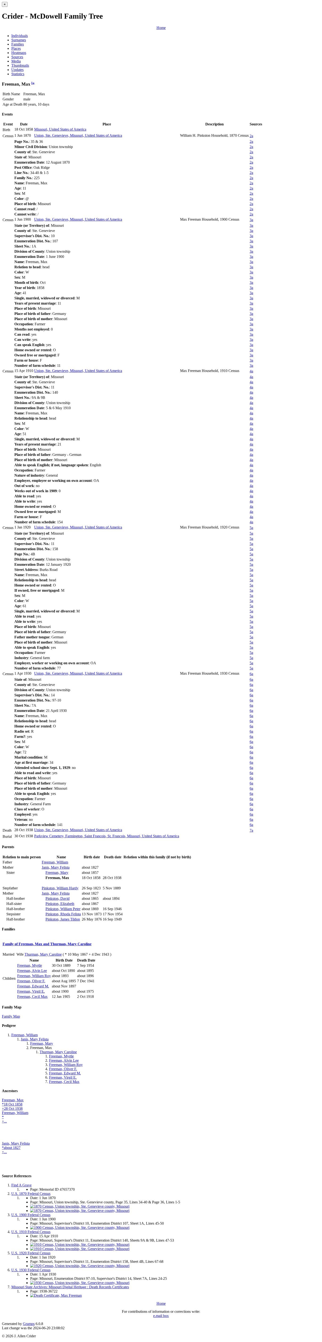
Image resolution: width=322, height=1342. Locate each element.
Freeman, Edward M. (33, 986)
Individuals (19, 36)
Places (16, 48)
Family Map (11, 1016)
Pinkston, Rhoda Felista (63, 914)
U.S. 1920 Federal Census (30, 1253)
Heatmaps (18, 53)
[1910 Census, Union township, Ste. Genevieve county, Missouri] (79, 1245)
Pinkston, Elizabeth (59, 904)
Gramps (29, 1324)
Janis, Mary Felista (56, 867)
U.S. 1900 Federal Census (30, 1215)
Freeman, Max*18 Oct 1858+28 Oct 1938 (13, 1104)
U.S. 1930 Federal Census (30, 1270)
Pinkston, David (57, 898)
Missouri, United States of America (60, 129)
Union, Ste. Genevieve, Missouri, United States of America (78, 135)
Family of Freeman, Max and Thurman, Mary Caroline (47, 944)
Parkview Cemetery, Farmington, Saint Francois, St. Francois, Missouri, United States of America (106, 836)
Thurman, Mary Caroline (43, 954)
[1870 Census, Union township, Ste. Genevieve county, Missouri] (79, 1206)
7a (251, 830)
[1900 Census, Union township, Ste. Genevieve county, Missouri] (79, 1228)
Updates (17, 70)
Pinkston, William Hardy (60, 888)
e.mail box (161, 1316)
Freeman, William (55, 862)
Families (17, 44)
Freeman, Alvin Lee (32, 971)
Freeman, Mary (56, 873)
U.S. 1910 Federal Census (30, 1232)
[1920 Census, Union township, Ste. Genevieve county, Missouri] (79, 1266)
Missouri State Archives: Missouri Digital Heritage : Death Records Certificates (70, 1287)
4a (251, 371)
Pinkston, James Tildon (62, 919)
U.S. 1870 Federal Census (30, 1194)
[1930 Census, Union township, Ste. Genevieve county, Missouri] (79, 1283)
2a (251, 136)
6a (251, 674)
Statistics (17, 74)
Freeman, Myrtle (29, 965)
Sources (17, 57)
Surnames (18, 40)
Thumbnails (20, 65)
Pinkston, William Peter (62, 909)
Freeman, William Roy (34, 976)
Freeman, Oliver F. (31, 981)
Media (16, 61)
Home (161, 28)
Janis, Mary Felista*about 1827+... (16, 1147)
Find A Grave (21, 1185)
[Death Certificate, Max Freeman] (56, 1295)
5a (251, 528)
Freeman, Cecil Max (32, 997)
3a (251, 220)
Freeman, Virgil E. (31, 991)
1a (32, 83)
